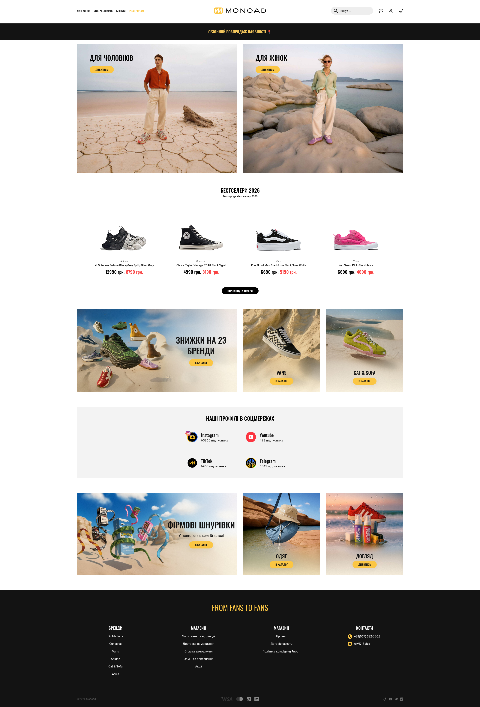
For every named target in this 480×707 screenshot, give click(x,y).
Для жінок (83, 11)
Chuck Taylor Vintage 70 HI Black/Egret (201, 265)
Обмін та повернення (198, 659)
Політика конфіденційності (281, 651)
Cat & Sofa (115, 666)
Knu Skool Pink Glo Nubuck (356, 265)
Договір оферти (281, 644)
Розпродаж (136, 11)
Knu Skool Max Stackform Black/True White (278, 265)
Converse (115, 644)
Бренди (121, 11)
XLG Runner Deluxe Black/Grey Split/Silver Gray (124, 265)
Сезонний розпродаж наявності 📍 (240, 31)
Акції (198, 666)
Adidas (115, 659)
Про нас (281, 636)
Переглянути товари (240, 291)
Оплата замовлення (198, 651)
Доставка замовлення (198, 644)
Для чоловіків (103, 11)
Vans (115, 651)
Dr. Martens (115, 636)
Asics (115, 674)
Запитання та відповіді (198, 636)
